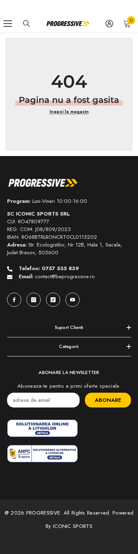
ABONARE (108, 400)
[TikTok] (53, 300)
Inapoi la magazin (69, 111)
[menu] (8, 23)
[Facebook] (14, 300)
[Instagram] (34, 300)
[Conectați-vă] (109, 23)
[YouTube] (72, 300)
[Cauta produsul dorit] (26, 23)
